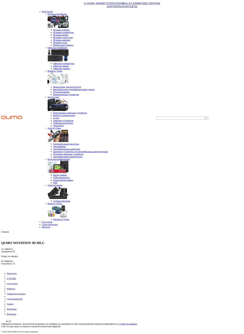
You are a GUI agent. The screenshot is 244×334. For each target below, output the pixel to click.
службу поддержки (128, 324)
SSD (55, 182)
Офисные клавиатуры (63, 63)
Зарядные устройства (63, 120)
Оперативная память (63, 180)
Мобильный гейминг (63, 45)
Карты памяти (60, 175)
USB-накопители (61, 177)
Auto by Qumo (54, 128)
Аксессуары (53, 97)
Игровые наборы (61, 30)
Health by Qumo (54, 71)
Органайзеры (59, 146)
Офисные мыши (61, 66)
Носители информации (58, 159)
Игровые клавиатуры (63, 32)
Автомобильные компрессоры (67, 156)
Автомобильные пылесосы (66, 144)
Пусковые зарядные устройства (68, 154)
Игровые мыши (60, 35)
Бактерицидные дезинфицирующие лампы (73, 89)
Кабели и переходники (64, 115)
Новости (46, 227)
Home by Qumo (54, 203)
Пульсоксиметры (61, 92)
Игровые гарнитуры (63, 37)
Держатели (58, 125)
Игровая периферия (57, 14)
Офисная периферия (57, 47)
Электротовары (54, 185)
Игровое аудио (60, 42)
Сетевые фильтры (61, 201)
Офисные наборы (61, 68)
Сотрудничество (50, 224)
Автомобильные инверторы (66, 149)
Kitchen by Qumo (61, 219)
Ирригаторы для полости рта (67, 87)
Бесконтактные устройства (66, 94)
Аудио (56, 118)
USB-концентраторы (63, 123)
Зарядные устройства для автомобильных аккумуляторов (80, 151)
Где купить (47, 222)
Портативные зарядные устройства (70, 113)
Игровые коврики (61, 40)
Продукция (47, 11)
